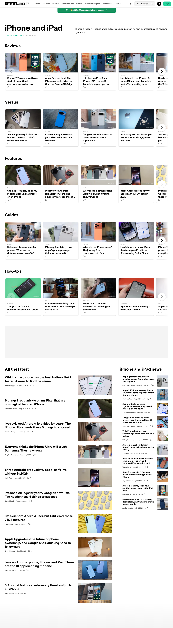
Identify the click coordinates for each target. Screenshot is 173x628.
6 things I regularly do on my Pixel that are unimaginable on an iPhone (23, 184)
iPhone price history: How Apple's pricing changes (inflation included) (60, 240)
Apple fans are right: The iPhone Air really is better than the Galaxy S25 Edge (60, 71)
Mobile (16, 35)
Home (7, 35)
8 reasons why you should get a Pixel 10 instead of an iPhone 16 (60, 127)
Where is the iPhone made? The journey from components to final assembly (98, 240)
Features (46, 4)
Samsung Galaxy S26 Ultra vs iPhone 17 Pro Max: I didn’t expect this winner (23, 127)
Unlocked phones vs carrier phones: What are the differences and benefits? (23, 240)
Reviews (55, 4)
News (37, 4)
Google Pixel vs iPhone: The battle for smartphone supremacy (98, 127)
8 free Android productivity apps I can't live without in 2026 (136, 184)
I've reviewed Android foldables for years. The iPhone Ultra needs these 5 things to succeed (60, 184)
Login (167, 4)
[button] (86, 4)
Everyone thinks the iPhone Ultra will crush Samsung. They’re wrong (98, 184)
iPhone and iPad (29, 35)
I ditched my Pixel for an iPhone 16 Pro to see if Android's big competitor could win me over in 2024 (98, 71)
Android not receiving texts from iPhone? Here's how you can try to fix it (60, 297)
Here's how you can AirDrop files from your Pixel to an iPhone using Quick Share (136, 240)
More (117, 4)
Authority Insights (92, 4)
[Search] (129, 3)
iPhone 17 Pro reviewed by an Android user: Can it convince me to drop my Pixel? (23, 71)
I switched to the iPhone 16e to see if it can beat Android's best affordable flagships (136, 71)
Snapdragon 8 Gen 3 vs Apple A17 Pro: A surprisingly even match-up (136, 127)
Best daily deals (143, 4)
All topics (107, 4)
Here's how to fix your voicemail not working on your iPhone (98, 297)
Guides (79, 4)
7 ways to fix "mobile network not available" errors (23, 297)
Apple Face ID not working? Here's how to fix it (136, 297)
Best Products (68, 4)
